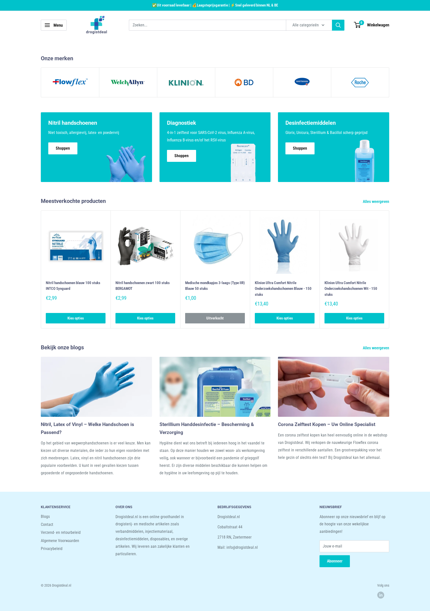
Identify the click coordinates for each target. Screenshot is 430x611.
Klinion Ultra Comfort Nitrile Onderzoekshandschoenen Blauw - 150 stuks (283, 289)
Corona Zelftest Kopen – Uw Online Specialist (326, 424)
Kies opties (75, 318)
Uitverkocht (215, 318)
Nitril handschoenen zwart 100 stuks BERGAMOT (142, 286)
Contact (47, 524)
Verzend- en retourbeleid (61, 532)
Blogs (45, 516)
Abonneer (334, 561)
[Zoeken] (338, 25)
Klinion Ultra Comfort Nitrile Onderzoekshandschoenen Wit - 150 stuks (350, 289)
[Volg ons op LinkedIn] (380, 595)
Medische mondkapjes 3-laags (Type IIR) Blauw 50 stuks (215, 286)
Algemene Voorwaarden (60, 540)
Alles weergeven (376, 201)
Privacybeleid (51, 548)
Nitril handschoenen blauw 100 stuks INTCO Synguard (73, 286)
